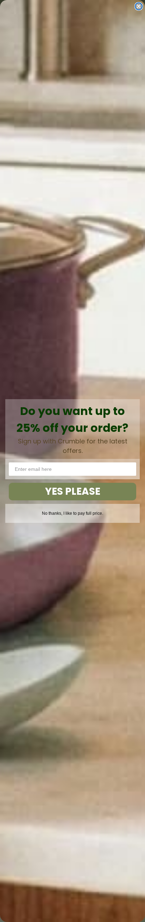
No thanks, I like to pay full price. (72, 513)
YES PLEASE (72, 491)
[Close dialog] (138, 6)
